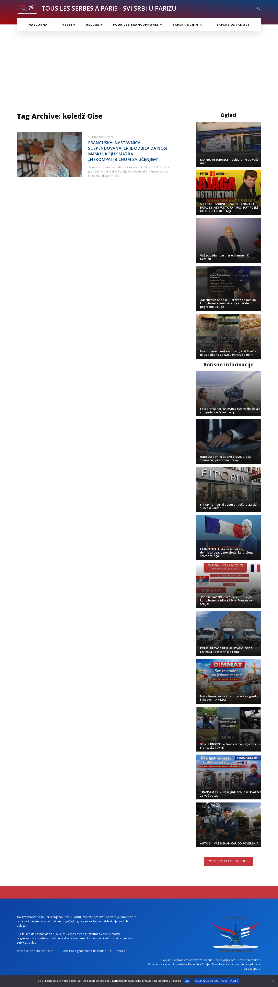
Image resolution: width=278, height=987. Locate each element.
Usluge (92, 25)
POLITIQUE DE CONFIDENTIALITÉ (216, 980)
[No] (273, 981)
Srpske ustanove (233, 25)
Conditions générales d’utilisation (83, 951)
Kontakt (120, 951)
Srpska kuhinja (187, 25)
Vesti (67, 25)
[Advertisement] (139, 69)
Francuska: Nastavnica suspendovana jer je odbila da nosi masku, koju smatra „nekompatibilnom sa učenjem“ (127, 151)
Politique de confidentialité (35, 951)
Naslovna (38, 25)
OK (187, 980)
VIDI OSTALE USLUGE (228, 861)
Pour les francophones (136, 25)
